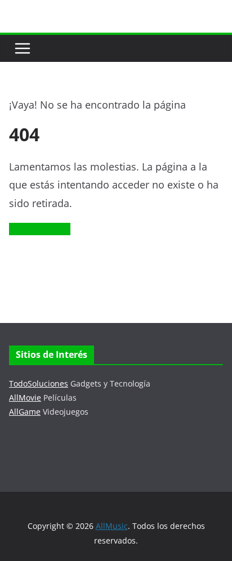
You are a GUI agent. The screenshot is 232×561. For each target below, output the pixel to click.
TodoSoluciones (38, 383)
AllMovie (25, 397)
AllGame (25, 411)
